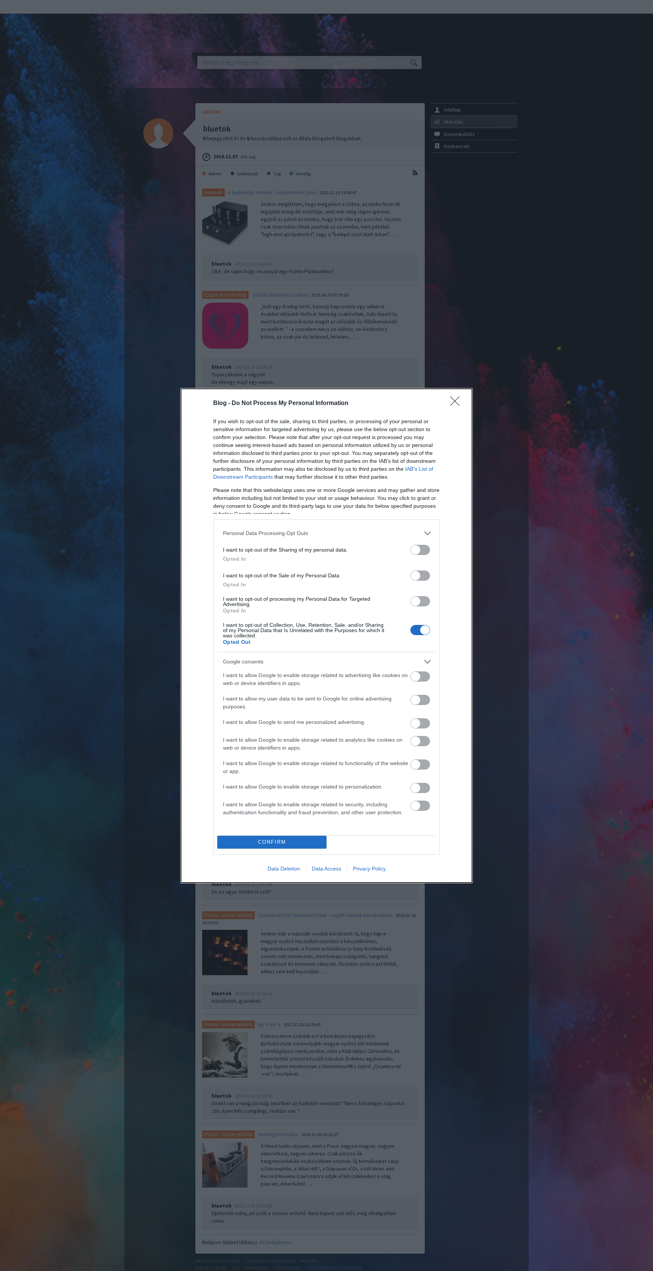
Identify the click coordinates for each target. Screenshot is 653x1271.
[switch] (420, 550)
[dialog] (326, 636)
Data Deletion (284, 869)
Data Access (326, 869)
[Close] (457, 403)
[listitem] (326, 533)
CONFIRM (272, 842)
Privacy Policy (369, 869)
